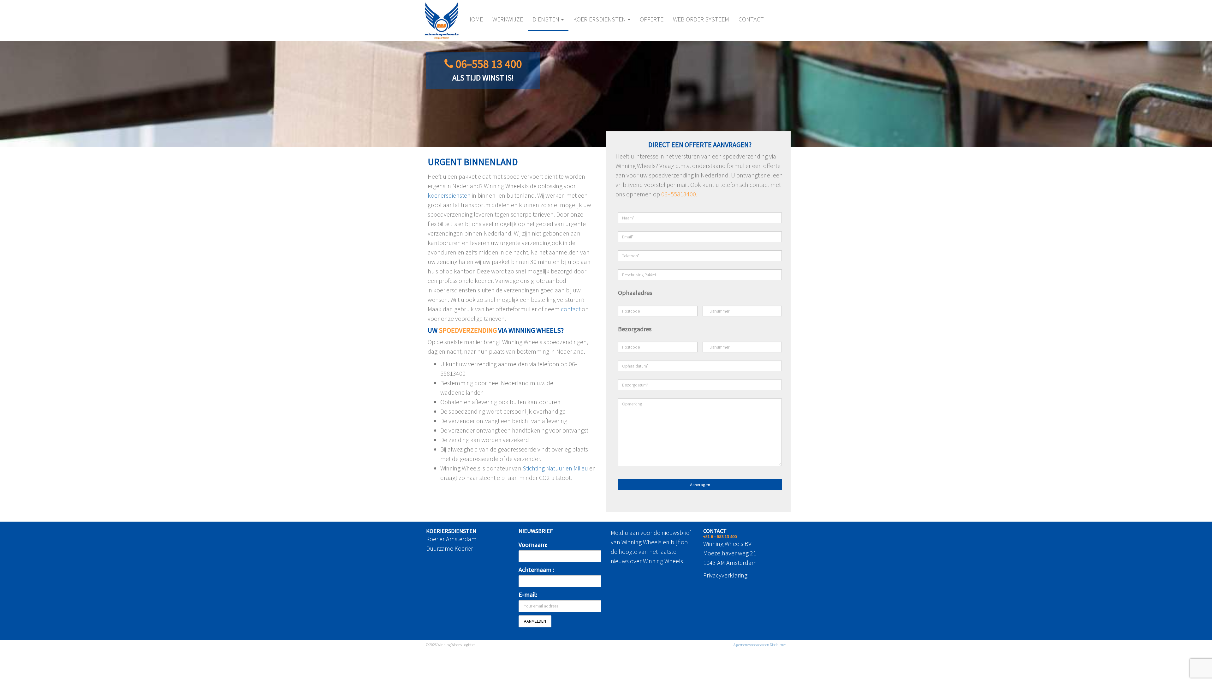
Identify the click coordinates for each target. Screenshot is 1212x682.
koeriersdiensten (449, 195)
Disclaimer (778, 644)
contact (570, 309)
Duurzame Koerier (449, 548)
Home (475, 19)
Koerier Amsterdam (451, 539)
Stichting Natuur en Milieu (555, 468)
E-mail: (528, 594)
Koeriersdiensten (600, 19)
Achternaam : (536, 569)
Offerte (651, 19)
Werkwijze (507, 19)
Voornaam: (533, 544)
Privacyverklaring (725, 575)
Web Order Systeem (701, 19)
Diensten (546, 19)
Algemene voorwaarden (751, 644)
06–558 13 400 (488, 64)
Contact (751, 19)
